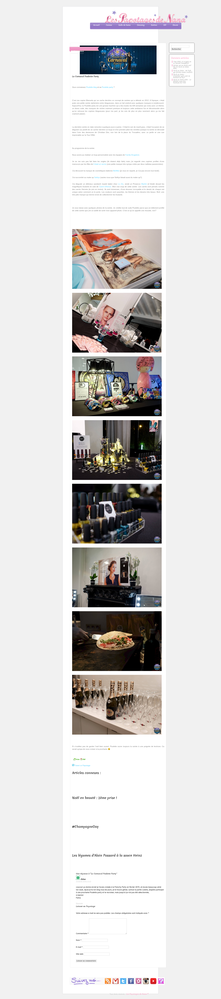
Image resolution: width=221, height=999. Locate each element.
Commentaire (82, 933)
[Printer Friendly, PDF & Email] (79, 760)
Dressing (141, 25)
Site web (79, 954)
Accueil (96, 25)
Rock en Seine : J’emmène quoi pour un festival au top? (181, 76)
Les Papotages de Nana (127, 17)
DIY (164, 25)
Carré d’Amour (105, 187)
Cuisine (109, 25)
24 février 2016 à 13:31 (83, 881)
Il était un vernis (99, 164)
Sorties (154, 25)
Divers (175, 25)
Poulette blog (91, 87)
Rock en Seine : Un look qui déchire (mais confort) (182, 71)
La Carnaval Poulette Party (85, 76)
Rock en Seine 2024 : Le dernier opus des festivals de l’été (182, 81)
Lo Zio (120, 184)
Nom (78, 940)
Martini (144, 184)
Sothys (97, 177)
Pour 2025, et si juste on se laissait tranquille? (182, 62)
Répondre (79, 903)
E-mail (79, 947)
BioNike (116, 171)
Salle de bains (124, 25)
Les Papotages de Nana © (137, 994)
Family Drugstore (132, 155)
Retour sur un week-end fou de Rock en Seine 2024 (182, 66)
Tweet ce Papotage (82, 765)
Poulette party (107, 87)
